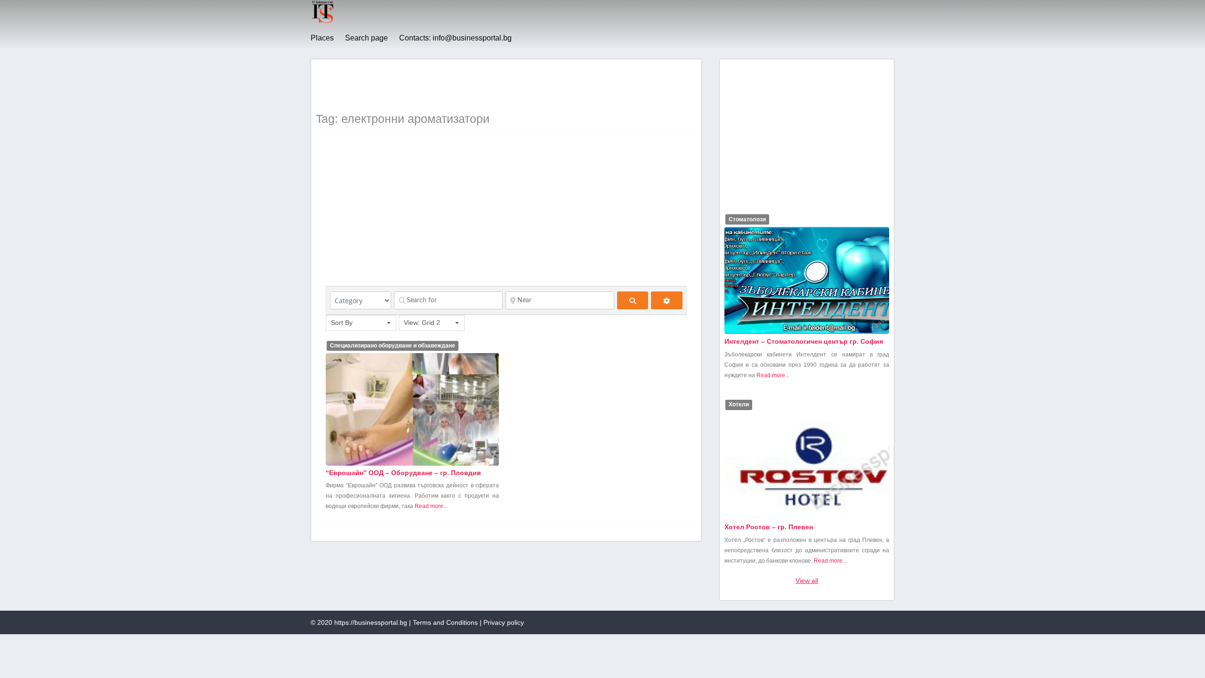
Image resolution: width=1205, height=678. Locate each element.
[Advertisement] (487, 85)
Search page (366, 38)
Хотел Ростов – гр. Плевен (768, 527)
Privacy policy (503, 622)
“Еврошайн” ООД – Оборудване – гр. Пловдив (403, 472)
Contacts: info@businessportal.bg (455, 38)
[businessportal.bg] (323, 21)
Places (322, 38)
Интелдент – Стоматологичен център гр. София (803, 341)
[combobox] (361, 323)
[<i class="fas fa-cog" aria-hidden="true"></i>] (667, 300)
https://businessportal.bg (370, 622)
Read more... (431, 506)
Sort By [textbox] (342, 322)
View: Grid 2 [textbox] (422, 322)
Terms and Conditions (445, 622)
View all (806, 580)
